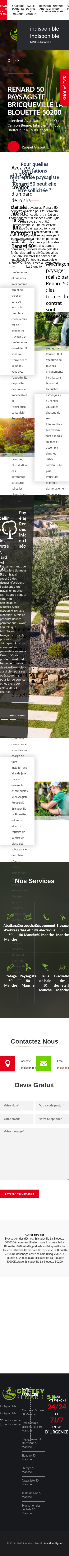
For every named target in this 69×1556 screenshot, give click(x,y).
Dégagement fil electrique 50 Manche (31, 1443)
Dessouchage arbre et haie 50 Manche (43, 9)
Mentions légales (53, 1543)
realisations (64, 87)
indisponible (44, 29)
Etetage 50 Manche (57, 9)
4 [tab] (4, 719)
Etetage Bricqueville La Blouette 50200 (38, 1261)
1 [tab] (4, 715)
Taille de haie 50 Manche (30, 10)
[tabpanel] (13, 602)
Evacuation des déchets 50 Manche (31, 1509)
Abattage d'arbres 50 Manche (16, 10)
